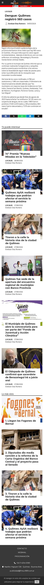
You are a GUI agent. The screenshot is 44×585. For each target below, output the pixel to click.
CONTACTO (22, 549)
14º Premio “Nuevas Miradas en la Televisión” (20, 155)
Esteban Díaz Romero (16, 23)
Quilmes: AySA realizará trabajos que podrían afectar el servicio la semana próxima (20, 197)
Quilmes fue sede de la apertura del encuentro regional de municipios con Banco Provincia (20, 283)
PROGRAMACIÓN (22, 556)
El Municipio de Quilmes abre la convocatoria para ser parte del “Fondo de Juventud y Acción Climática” (21, 329)
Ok (37, 582)
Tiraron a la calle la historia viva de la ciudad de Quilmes (20, 240)
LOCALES (8, 11)
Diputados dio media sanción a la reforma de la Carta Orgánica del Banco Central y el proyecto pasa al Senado (21, 458)
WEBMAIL (22, 552)
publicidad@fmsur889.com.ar (22, 571)
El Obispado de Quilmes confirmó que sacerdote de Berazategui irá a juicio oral (21, 376)
